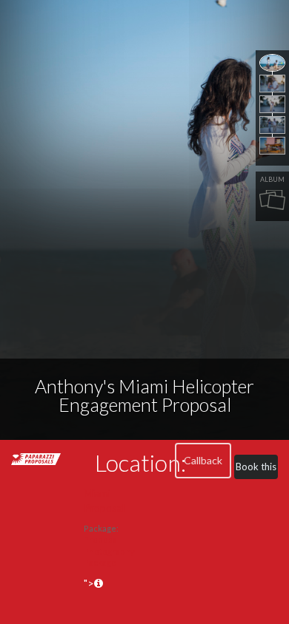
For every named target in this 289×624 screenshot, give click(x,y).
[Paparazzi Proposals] (36, 458)
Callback (203, 460)
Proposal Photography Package (109, 551)
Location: (140, 462)
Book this (256, 466)
